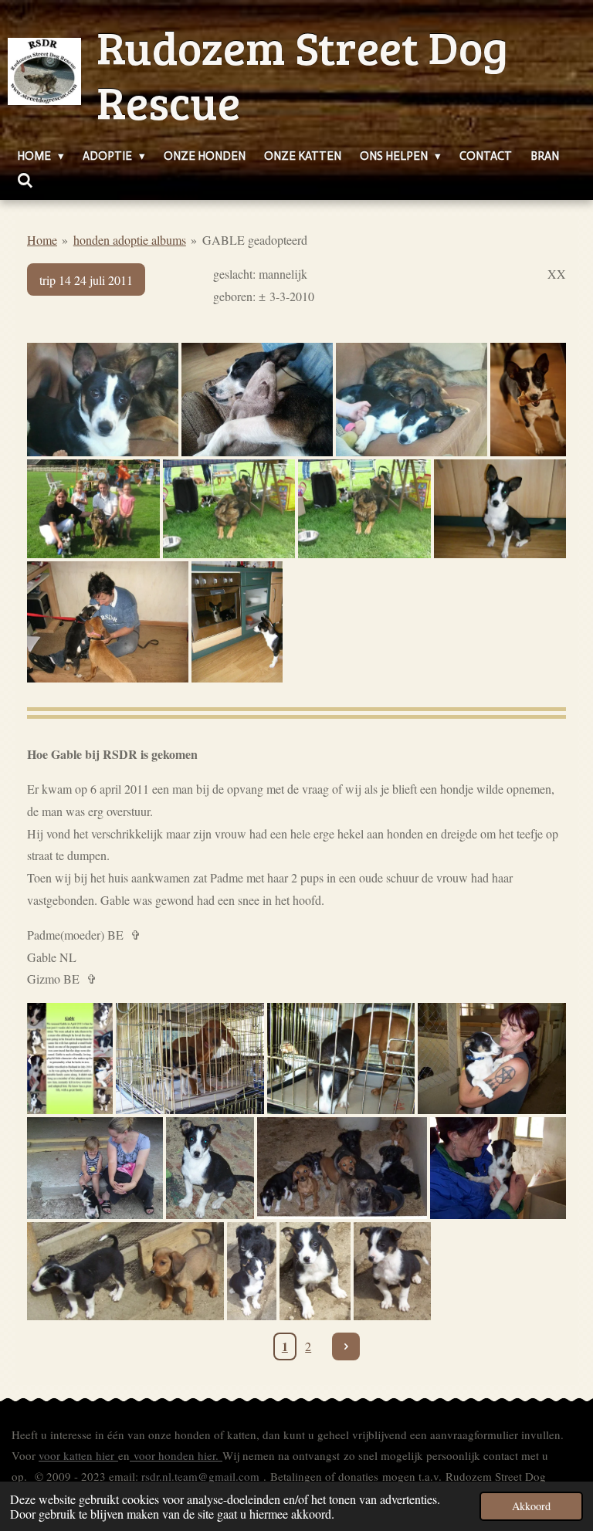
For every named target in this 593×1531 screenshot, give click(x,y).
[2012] (528, 399)
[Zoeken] (25, 181)
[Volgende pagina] (346, 1346)
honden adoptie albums (129, 240)
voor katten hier (78, 1455)
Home (42, 240)
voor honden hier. (176, 1455)
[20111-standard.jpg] (237, 622)
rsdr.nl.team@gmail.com (200, 1476)
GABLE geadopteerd (254, 240)
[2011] (500, 509)
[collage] (70, 1058)
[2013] (102, 399)
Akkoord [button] (531, 1506)
